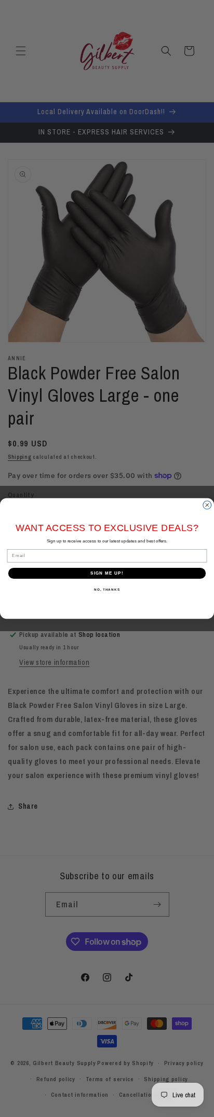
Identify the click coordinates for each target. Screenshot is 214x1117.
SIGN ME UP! (107, 573)
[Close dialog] (207, 505)
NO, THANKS (107, 590)
